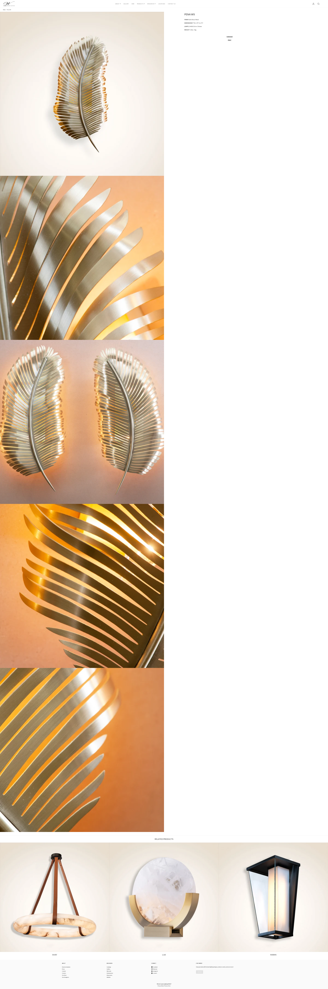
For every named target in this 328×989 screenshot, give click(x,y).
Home (4, 9)
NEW (133, 3)
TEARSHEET (229, 36)
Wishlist (108, 977)
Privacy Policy (161, 985)
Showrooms (109, 975)
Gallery (108, 969)
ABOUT (117, 3)
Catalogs (109, 967)
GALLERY (126, 3)
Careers (64, 973)
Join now (199, 972)
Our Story (64, 975)
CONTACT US (172, 3)
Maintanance (110, 973)
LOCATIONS (161, 3)
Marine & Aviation (66, 967)
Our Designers (65, 977)
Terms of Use (167, 985)
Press (63, 969)
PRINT (229, 40)
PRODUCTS (140, 3)
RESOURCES (151, 3)
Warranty (109, 971)
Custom (64, 971)
